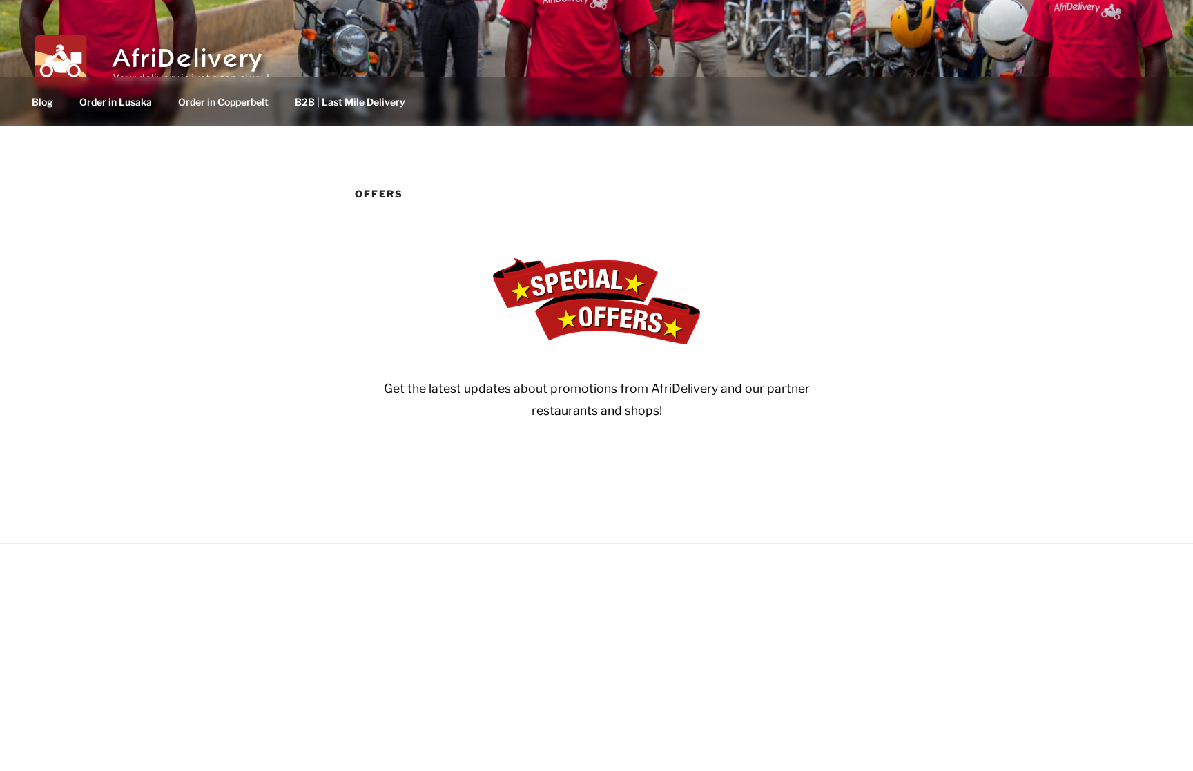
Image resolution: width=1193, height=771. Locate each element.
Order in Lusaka (115, 102)
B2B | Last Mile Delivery (350, 102)
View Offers (596, 465)
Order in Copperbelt (223, 102)
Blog (42, 102)
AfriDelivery (188, 54)
